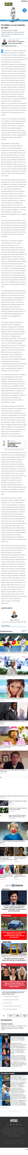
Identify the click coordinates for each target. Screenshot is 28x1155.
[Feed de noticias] (17, 1125)
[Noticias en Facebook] (10, 1125)
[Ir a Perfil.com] (24, 1)
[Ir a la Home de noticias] (14, 1120)
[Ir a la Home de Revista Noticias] (8, 4)
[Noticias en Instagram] (7, 1125)
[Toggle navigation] (2, 4)
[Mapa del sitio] (20, 1125)
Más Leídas (4, 1035)
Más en (8, 885)
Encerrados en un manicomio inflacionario (14, 444)
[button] (25, 58)
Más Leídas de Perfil (8, 1073)
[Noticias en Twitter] (14, 1125)
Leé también (12, 441)
